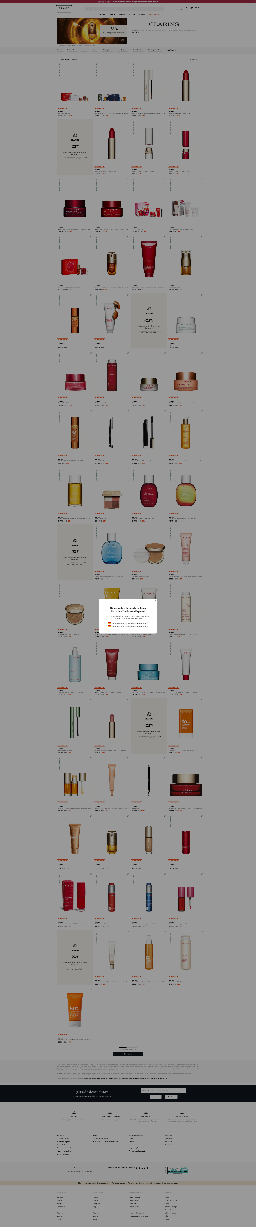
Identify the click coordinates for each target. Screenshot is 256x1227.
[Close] (155, 600)
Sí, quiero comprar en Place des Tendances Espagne (130, 623)
